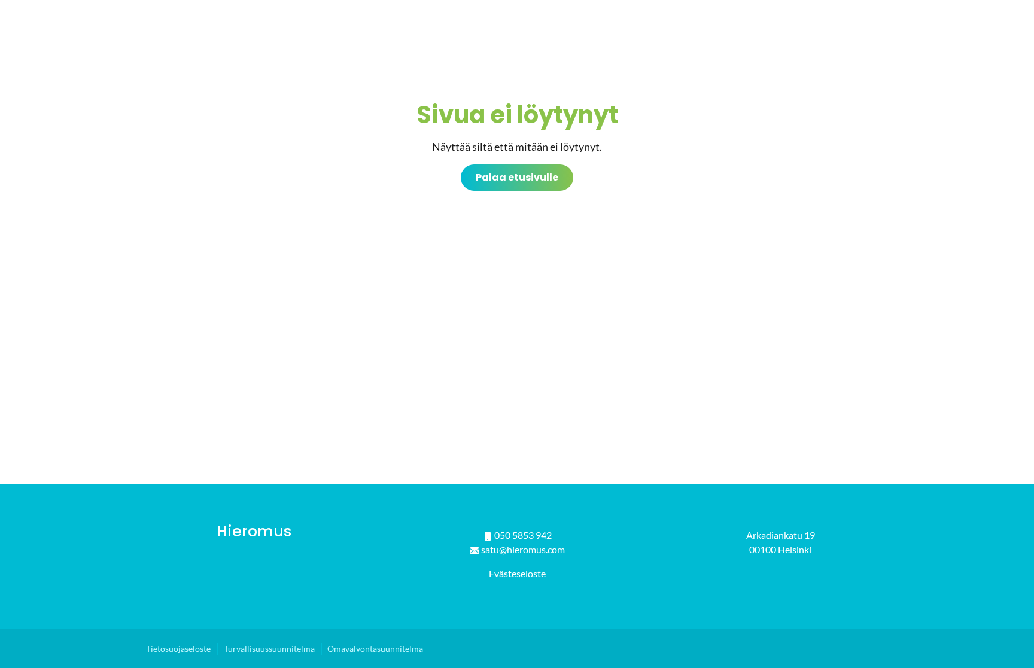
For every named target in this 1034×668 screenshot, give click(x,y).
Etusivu (430, 36)
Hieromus (254, 531)
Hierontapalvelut (533, 36)
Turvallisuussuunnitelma (269, 649)
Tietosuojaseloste (178, 649)
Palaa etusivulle (517, 177)
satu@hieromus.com (523, 549)
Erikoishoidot (658, 36)
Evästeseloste (517, 573)
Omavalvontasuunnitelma (375, 649)
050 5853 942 (523, 535)
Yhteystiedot (852, 36)
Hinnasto (756, 36)
